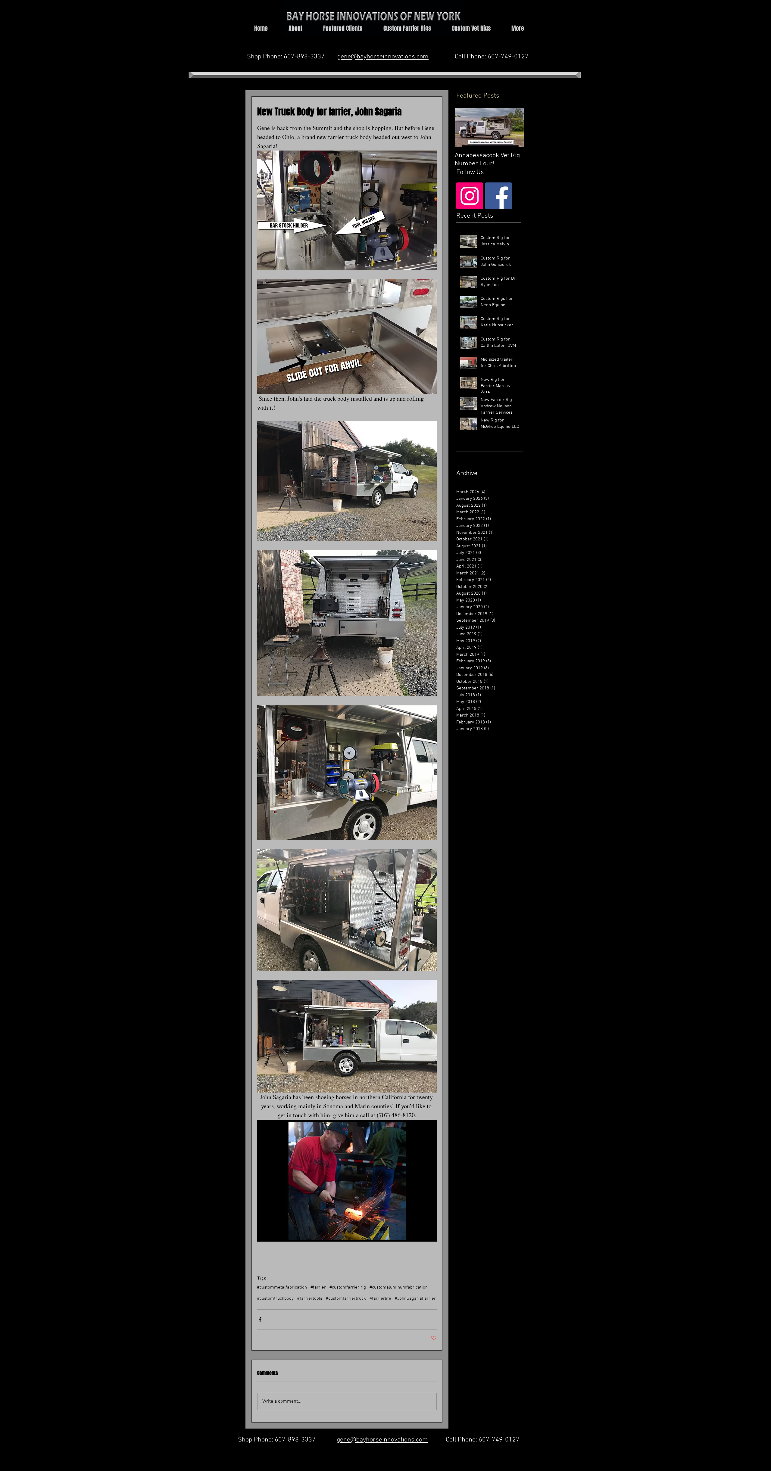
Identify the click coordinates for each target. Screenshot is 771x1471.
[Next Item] (514, 127)
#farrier (318, 1287)
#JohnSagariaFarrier (415, 1298)
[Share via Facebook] (260, 1319)
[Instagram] (469, 195)
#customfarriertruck (346, 1298)
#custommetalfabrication (282, 1287)
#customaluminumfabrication (399, 1287)
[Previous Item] (464, 127)
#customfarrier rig (347, 1287)
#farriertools (309, 1298)
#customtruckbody (275, 1298)
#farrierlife (380, 1298)
